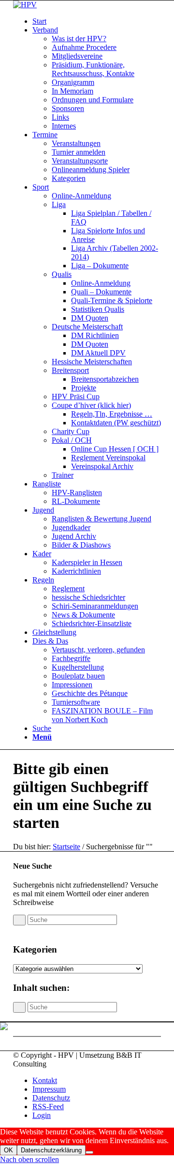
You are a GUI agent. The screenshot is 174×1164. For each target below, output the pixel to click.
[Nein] (89, 1152)
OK (8, 1150)
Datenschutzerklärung (51, 1150)
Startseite (66, 846)
